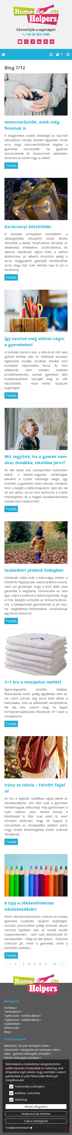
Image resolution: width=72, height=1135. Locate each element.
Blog (7, 1032)
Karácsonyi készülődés (27, 226)
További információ (17, 1127)
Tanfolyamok (12, 1011)
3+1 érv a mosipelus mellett (32, 682)
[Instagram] (45, 41)
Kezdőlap (10, 1007)
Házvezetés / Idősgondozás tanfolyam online (31, 1049)
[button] (68, 54)
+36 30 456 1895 (37, 34)
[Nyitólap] (36, 14)
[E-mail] (20, 41)
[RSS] (52, 41)
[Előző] (9, 964)
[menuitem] (3, 54)
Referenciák (11, 1028)
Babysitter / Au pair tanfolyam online (26, 1045)
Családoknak (11, 1023)
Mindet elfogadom (36, 1106)
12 (54, 964)
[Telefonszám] (26, 41)
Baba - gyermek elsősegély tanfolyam (27, 1053)
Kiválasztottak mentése (36, 1113)
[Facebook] (32, 41)
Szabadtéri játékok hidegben (34, 570)
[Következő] (62, 964)
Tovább (11, 166)
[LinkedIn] (39, 41)
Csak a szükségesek (36, 1121)
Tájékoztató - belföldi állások (22, 1015)
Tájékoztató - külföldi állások (21, 1020)
